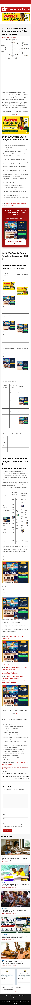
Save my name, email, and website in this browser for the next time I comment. (14, 825)
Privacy (17, 995)
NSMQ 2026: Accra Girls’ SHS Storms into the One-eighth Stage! (15, 899)
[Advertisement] (15, 76)
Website (5, 818)
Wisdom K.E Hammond (6, 37)
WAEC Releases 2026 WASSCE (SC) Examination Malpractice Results (15, 976)
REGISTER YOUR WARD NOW (15, 242)
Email (5, 814)
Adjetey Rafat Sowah (6, 861)
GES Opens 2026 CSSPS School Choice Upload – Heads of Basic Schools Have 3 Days (15, 925)
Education (4, 856)
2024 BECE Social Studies (10, 767)
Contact (12, 995)
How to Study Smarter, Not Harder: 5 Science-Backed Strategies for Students (15, 847)
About (7, 995)
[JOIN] (18, 114)
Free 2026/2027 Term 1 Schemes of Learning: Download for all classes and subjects (15, 950)
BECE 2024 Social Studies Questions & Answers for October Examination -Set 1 (16, 776)
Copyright (21, 995)
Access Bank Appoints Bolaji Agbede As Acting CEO (15, 772)
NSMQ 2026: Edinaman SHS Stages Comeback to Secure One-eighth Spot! (15, 873)
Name (5, 810)
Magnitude (23, 1001)
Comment (6, 793)
